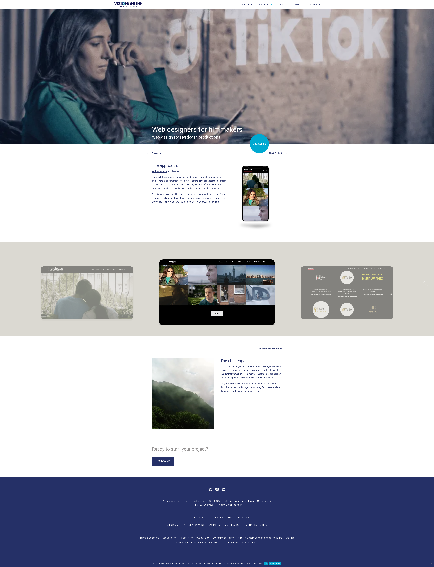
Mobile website (233, 525)
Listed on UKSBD (249, 542)
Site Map (289, 537)
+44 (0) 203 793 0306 (202, 504)
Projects (156, 153)
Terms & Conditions (149, 537)
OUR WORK (282, 4)
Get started (259, 143)
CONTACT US (313, 4)
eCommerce (214, 525)
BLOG (297, 4)
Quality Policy (202, 537)
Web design (173, 525)
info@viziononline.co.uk (230, 504)
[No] (431, 563)
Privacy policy (275, 563)
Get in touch (163, 461)
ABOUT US (247, 4)
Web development (194, 525)
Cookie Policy (169, 537)
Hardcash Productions (270, 348)
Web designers (159, 171)
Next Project (275, 153)
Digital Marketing (256, 525)
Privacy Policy (186, 537)
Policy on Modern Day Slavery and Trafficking (259, 537)
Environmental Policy (223, 537)
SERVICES (264, 4)
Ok (266, 563)
